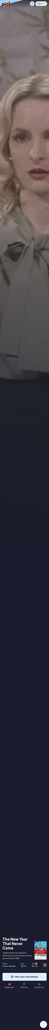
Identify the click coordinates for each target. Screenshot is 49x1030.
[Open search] (32, 3)
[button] (41, 3)
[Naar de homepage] (6, 4)
